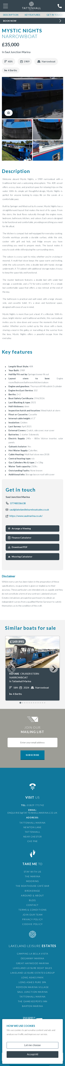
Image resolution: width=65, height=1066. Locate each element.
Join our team (32, 914)
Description (10, 14)
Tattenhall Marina (32, 996)
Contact (32, 905)
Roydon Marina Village (32, 987)
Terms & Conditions (32, 909)
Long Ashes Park (32, 977)
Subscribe (32, 755)
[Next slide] (53, 668)
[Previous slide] (11, 668)
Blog (32, 900)
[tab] (8, 1064)
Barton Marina (32, 1006)
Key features (32, 14)
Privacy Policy (32, 919)
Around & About (32, 895)
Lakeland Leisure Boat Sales (32, 968)
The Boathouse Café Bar (32, 886)
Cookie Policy (32, 924)
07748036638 (18, 503)
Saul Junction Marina (32, 992)
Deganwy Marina (32, 958)
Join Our (32, 729)
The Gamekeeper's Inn (32, 1001)
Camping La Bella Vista (32, 953)
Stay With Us (32, 871)
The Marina (32, 876)
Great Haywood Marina (32, 963)
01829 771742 (35, 805)
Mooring (32, 881)
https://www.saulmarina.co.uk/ (26, 515)
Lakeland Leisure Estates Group (32, 972)
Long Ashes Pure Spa (32, 982)
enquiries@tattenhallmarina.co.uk (33, 812)
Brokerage (32, 890)
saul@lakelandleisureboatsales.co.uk (29, 509)
